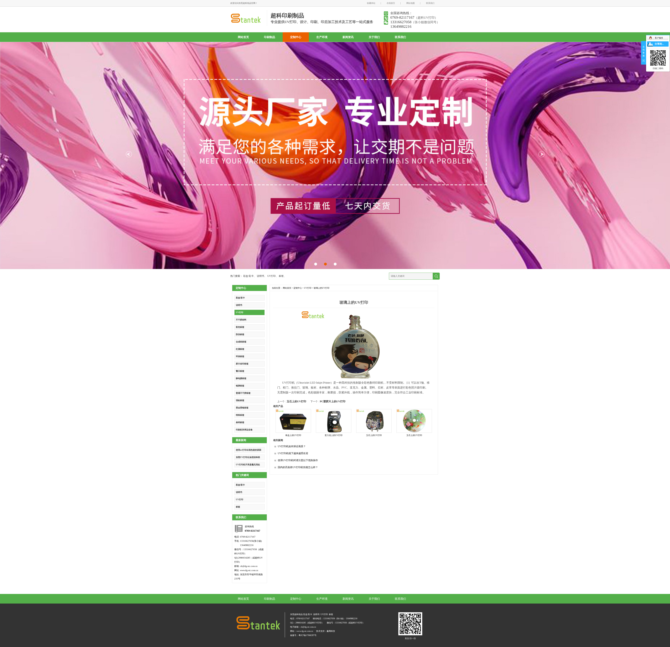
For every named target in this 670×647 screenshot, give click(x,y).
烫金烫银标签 (242, 407)
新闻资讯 (348, 37)
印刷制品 (269, 37)
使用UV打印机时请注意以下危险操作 (298, 460)
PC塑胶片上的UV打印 (332, 401)
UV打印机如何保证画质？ (292, 446)
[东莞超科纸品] (245, 23)
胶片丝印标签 (242, 364)
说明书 (260, 276)
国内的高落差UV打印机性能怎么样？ (298, 467)
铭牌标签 (240, 385)
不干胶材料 (241, 320)
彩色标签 (240, 327)
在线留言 (391, 3)
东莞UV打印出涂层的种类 (248, 457)
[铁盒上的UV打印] (293, 420)
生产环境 (321, 37)
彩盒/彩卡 (248, 276)
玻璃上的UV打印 (321, 288)
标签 (281, 276)
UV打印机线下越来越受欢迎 (293, 453)
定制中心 (295, 37)
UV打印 (271, 276)
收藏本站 (371, 3)
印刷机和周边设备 (244, 429)
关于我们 (374, 37)
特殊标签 (240, 415)
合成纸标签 (241, 342)
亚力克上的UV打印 (334, 435)
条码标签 (240, 422)
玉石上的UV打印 (296, 401)
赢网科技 (331, 631)
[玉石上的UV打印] (373, 420)
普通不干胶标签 (243, 393)
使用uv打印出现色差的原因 (248, 450)
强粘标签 (240, 400)
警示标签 (240, 371)
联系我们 (430, 3)
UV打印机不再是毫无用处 (248, 464)
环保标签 (240, 356)
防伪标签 (240, 334)
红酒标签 (240, 349)
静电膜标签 (241, 378)
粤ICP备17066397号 (308, 635)
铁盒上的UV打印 (293, 435)
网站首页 (243, 37)
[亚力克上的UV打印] (333, 420)
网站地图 (410, 3)
